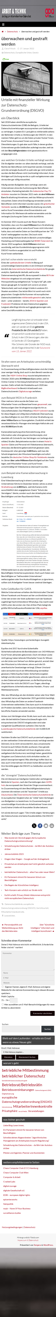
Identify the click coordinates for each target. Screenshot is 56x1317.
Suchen (5, 1024)
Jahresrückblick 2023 (14, 854)
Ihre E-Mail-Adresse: (10, 1048)
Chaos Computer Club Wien (16, 1172)
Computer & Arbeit (11, 1177)
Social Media (22, 1111)
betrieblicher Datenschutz (23, 1076)
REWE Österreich (42, 241)
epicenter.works (10, 1199)
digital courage (9, 1186)
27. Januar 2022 (27, 48)
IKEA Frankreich (40, 410)
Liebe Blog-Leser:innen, (13, 1125)
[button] (34, 825)
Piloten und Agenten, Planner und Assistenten (24, 1153)
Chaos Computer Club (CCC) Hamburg (20, 1168)
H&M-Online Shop (18, 375)
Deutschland (7, 794)
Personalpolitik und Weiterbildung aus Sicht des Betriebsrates (12, 927)
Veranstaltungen (36, 1111)
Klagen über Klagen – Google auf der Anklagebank (27, 859)
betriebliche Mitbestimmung (25, 1070)
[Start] (2, 31)
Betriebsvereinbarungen (18, 1090)
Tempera (37, 1245)
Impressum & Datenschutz (28, 1240)
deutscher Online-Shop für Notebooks (30, 457)
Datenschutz (12, 31)
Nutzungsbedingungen (12, 1227)
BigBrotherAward (9, 388)
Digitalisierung (8, 1094)
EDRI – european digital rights (16, 1195)
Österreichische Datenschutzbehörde (34, 794)
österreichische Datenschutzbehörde (28, 269)
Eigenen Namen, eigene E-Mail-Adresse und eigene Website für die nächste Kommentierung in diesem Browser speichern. (27, 990)
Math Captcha (7, 996)
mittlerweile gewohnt (31, 297)
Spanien (15, 782)
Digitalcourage (25, 391)
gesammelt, (43, 404)
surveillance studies (12, 1213)
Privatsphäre (9, 1110)
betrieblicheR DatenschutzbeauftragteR (14, 1080)
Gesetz (35, 52)
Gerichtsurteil (42, 908)
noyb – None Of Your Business (16, 1208)
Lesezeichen (9, 916)
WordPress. (48, 1245)
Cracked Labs (9, 1181)
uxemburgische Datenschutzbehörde (18, 729)
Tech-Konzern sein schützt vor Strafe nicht (23, 890)
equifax (43, 608)
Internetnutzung (7, 1107)
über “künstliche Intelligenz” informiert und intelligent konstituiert (42, 927)
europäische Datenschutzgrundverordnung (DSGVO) (27, 1099)
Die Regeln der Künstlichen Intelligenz (22, 885)
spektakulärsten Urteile (20, 262)
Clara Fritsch (9, 48)
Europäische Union (24, 52)
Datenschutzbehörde (14, 904)
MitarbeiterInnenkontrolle (12, 912)
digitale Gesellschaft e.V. (14, 1190)
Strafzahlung (7, 487)
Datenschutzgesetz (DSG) (43, 1090)
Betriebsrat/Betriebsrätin (22, 1085)
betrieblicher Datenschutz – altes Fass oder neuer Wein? (30, 872)
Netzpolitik (8, 1204)
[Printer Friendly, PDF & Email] (5, 59)
